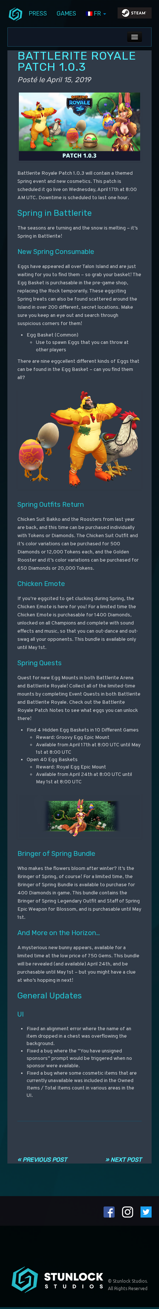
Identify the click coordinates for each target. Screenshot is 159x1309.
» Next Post (123, 1159)
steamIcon (134, 14)
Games (66, 13)
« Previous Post (42, 1159)
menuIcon (15, 13)
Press (38, 13)
